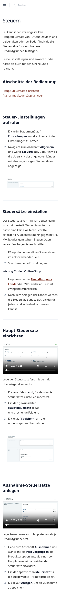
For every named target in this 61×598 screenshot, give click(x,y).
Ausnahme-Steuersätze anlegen (23, 95)
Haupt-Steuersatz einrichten (21, 91)
